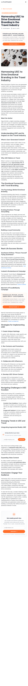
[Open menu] (26, 2)
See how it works (13, 44)
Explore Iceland (21, 284)
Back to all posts (7, 8)
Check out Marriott (13, 321)
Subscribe (21, 439)
